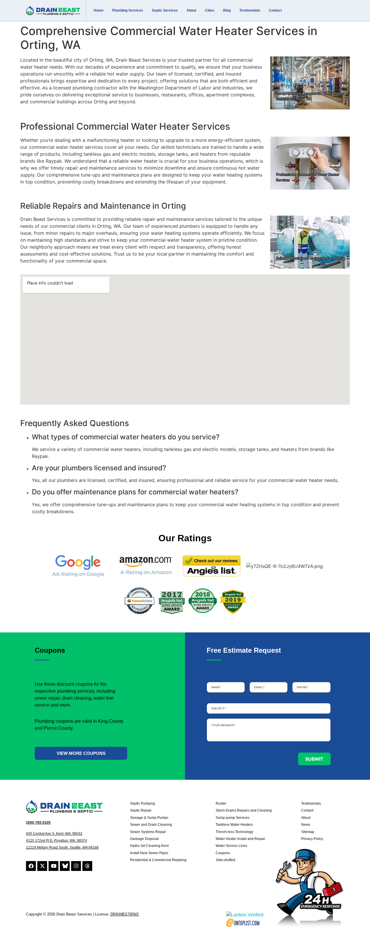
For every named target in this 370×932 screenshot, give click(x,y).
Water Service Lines (231, 846)
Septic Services (165, 10)
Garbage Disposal (144, 839)
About (191, 10)
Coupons (223, 853)
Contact (275, 10)
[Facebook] (31, 866)
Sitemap (307, 832)
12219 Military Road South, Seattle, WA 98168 (62, 847)
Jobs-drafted (225, 860)
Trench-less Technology (234, 832)
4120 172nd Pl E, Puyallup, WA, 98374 (56, 841)
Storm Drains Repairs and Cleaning (244, 810)
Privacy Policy (312, 839)
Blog (227, 10)
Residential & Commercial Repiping (158, 860)
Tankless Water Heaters (234, 825)
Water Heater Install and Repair (240, 839)
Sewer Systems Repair (148, 832)
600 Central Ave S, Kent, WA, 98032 (54, 834)
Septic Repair (140, 810)
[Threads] (87, 866)
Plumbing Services (127, 10)
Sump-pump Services (232, 818)
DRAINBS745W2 (124, 914)
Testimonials (249, 10)
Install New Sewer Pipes (149, 853)
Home (98, 10)
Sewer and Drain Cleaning (151, 825)
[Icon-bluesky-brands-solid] (65, 866)
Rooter (221, 803)
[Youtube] (53, 866)
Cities (209, 10)
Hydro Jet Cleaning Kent (149, 846)
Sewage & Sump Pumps (149, 818)
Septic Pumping (142, 803)
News (305, 825)
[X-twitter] (42, 866)
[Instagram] (76, 866)
